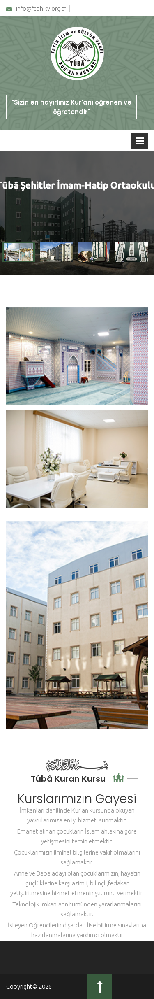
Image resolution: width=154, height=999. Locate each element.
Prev (10, 212)
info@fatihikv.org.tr (41, 9)
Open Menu (139, 141)
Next (143, 212)
